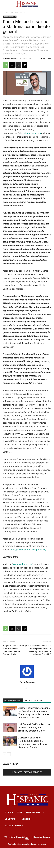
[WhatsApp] (5, 65)
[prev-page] (4, 754)
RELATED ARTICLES (13, 701)
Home (5, 12)
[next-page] (9, 754)
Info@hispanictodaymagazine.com (31, 844)
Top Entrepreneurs (17, 12)
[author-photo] (27, 678)
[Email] (12, 65)
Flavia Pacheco (11, 58)
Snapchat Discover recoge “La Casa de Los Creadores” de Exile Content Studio (15, 650)
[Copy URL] (24, 65)
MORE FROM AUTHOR (34, 701)
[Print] (18, 65)
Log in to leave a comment (27, 772)
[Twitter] (27, 687)
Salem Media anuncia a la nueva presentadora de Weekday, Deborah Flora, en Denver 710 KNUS (39, 650)
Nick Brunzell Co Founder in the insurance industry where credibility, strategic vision (34, 727)
